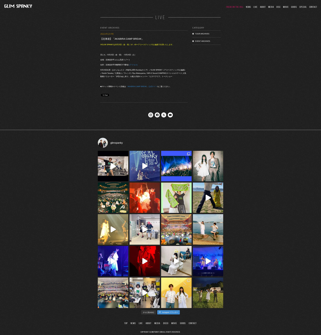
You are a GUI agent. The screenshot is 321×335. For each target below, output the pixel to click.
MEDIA (271, 7)
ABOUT (263, 7)
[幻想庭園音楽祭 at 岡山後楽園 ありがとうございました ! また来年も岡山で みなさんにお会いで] (208, 293)
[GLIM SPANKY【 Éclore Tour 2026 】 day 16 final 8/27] (176, 198)
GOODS (294, 7)
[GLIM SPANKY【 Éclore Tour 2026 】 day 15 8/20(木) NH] (208, 229)
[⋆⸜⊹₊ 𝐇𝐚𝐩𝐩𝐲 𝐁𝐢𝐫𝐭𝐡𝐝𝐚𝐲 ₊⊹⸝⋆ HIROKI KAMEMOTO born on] (208, 198)
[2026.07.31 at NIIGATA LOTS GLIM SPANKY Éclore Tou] (145, 198)
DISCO (166, 323)
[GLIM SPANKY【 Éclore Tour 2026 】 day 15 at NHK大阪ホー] (176, 229)
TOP (126, 323)
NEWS (248, 7)
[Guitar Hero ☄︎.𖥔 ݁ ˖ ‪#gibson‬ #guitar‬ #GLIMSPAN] (145, 261)
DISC (278, 7)
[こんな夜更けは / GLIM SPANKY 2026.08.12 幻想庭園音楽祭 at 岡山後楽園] (208, 261)
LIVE (256, 7)
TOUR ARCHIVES (202, 34)
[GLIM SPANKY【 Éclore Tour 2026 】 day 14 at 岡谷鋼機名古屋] (113, 293)
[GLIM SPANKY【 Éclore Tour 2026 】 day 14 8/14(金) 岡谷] (176, 293)
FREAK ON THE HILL (235, 7)
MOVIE (286, 7)
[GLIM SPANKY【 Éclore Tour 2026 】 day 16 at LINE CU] (113, 198)
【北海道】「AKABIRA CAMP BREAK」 (122, 39)
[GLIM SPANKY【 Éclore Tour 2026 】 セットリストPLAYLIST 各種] (208, 166)
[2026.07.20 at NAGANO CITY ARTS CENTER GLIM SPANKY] (113, 229)
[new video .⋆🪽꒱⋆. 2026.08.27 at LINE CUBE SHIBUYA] (145, 166)
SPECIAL (303, 7)
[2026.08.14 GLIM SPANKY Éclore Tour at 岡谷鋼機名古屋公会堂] (176, 261)
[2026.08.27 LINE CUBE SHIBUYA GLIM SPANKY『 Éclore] (176, 166)
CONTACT (313, 7)
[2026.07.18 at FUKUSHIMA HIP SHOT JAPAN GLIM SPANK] (113, 261)
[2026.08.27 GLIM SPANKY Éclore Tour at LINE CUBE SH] (113, 166)
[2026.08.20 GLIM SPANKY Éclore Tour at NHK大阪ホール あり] (145, 229)
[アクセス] (133, 65)
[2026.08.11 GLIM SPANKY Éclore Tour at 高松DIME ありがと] (145, 293)
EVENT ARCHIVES (202, 41)
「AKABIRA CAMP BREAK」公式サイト (141, 87)
